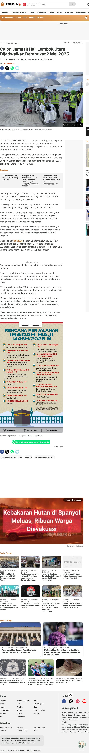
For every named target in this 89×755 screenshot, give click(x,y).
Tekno (19, 710)
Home (2, 43)
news (59, 12)
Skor (35, 700)
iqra (52, 12)
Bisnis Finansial (39, 710)
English (36, 713)
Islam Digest (10, 43)
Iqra (18, 704)
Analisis (20, 707)
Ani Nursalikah (9, 63)
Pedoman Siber (39, 727)
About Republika (6, 727)
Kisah (18, 18)
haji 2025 (18, 241)
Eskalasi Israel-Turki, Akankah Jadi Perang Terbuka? (10, 178)
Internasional (4, 710)
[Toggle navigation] (2, 4)
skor (32, 12)
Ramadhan (21, 717)
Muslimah (40, 18)
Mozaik (32, 18)
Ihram (18, 43)
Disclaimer (4, 731)
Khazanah (3, 704)
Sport (36, 707)
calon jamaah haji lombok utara (11, 457)
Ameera (3, 700)
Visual (19, 713)
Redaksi (20, 727)
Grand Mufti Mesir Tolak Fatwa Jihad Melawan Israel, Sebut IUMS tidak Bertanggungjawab (51, 180)
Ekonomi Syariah (19, 12)
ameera (5, 12)
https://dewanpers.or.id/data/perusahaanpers (19, 743)
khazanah (42, 12)
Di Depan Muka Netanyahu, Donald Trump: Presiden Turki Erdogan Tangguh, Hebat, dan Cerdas (30, 181)
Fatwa (25, 18)
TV (1, 717)
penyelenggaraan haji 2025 (44, 457)
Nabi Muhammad (8, 18)
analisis (69, 12)
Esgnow (3, 713)
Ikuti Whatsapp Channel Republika (32, 442)
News (2, 707)
